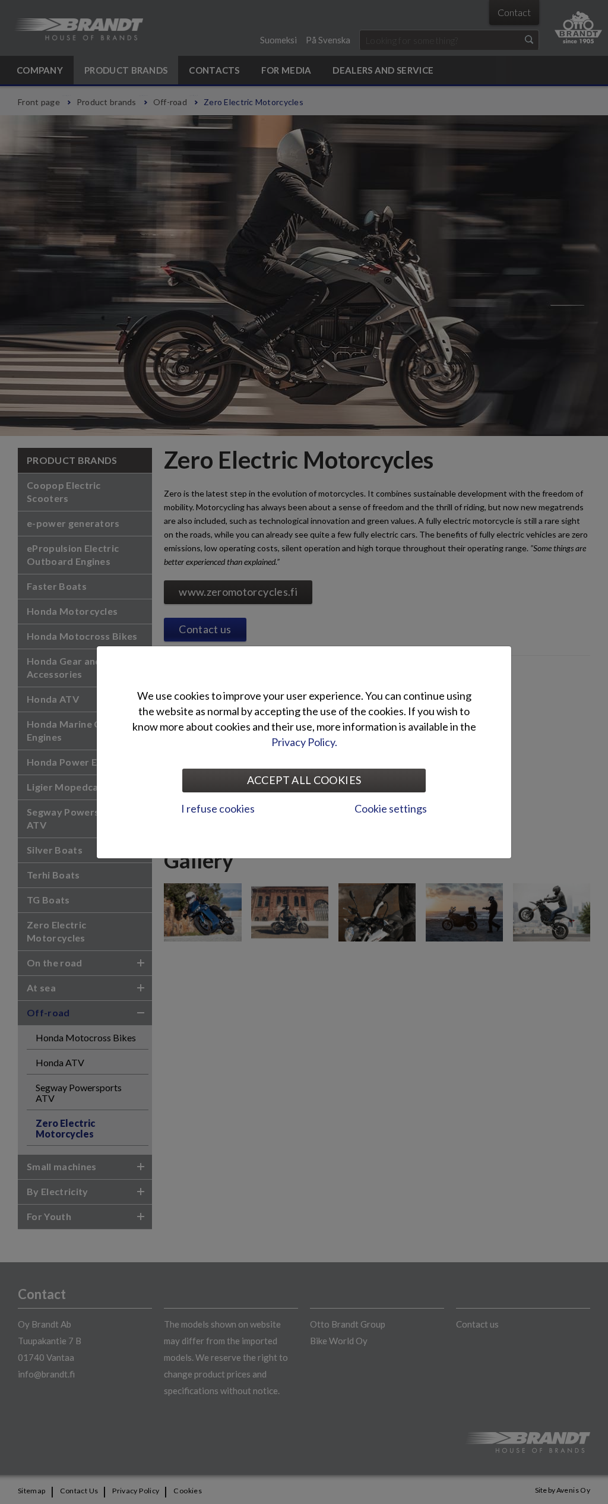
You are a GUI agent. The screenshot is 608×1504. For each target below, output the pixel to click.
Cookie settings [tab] (390, 808)
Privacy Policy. (304, 741)
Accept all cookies (304, 779)
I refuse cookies (218, 808)
